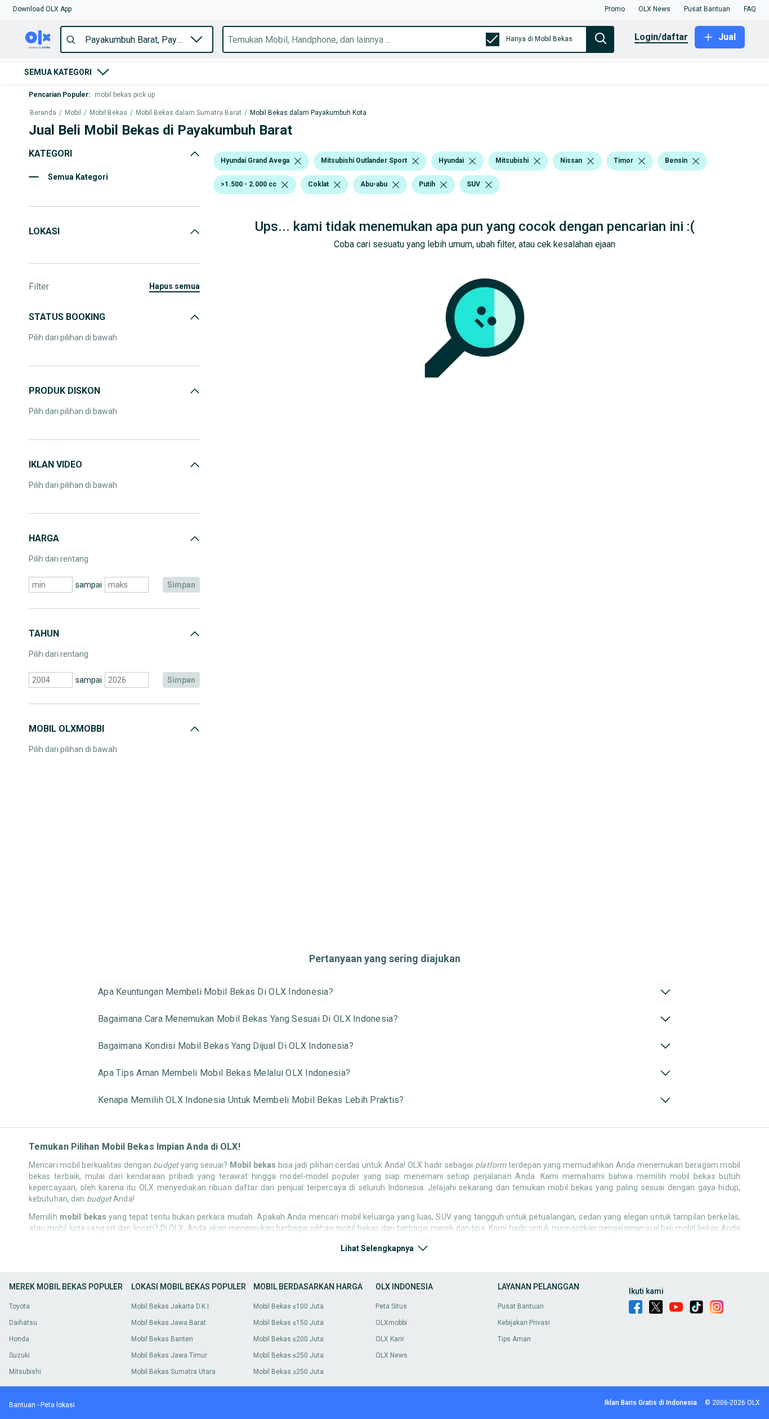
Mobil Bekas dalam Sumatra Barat (189, 113)
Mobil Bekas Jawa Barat (168, 1323)
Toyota (19, 1306)
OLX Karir (389, 1339)
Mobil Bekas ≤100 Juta (288, 1306)
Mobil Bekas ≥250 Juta (288, 1372)
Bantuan (22, 1405)
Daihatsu (23, 1323)
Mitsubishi (25, 1372)
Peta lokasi (58, 1405)
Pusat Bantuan (521, 1306)
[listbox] (298, 161)
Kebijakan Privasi (524, 1323)
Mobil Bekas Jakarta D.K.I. (171, 1306)
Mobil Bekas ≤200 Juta (288, 1339)
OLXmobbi (391, 1323)
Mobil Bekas (108, 113)
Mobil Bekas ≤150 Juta (288, 1323)
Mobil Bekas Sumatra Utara (173, 1372)
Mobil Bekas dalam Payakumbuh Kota (308, 113)
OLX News (391, 1355)
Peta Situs (391, 1306)
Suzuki (19, 1355)
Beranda (43, 113)
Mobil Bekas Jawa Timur (169, 1355)
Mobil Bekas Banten (162, 1339)
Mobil (73, 113)
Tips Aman (514, 1339)
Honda (19, 1339)
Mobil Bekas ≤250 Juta (288, 1355)
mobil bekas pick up (125, 95)
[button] (42, 9)
